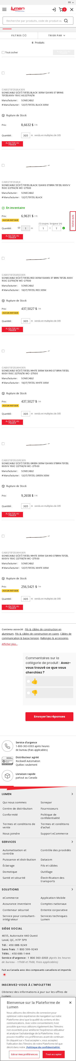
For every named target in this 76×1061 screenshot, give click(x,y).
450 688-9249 (18, 945)
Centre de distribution (18, 808)
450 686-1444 (21, 953)
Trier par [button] (55, 35)
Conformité (10, 814)
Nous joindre (11, 833)
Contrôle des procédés (56, 850)
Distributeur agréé (27, 757)
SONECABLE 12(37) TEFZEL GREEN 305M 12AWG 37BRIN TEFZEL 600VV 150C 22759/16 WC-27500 (35, 465)
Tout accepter (54, 1054)
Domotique (10, 871)
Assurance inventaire (17, 903)
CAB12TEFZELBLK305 (13, 89)
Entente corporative (54, 910)
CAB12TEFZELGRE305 (14, 460)
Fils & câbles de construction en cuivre (37, 633)
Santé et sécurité (14, 877)
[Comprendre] (19, 228)
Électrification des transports (52, 879)
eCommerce (11, 897)
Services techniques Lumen (54, 917)
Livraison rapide (25, 774)
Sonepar (46, 802)
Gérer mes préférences (24, 1054)
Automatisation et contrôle (14, 851)
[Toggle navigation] (4, 9)
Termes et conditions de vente (19, 825)
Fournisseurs (49, 808)
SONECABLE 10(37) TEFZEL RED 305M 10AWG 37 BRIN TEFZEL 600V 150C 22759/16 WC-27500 (37, 279)
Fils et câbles (49, 865)
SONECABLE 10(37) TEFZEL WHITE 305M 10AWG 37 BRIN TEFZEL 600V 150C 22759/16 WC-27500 (35, 372)
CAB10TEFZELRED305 (14, 274)
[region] (38, 1029)
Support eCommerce (54, 833)
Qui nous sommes (15, 802)
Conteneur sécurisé (16, 910)
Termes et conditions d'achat (55, 825)
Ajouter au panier (12, 143)
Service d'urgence (26, 742)
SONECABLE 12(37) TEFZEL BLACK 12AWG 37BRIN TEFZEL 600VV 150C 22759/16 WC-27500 (36, 187)
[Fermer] (70, 1002)
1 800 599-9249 (27, 949)
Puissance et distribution (19, 859)
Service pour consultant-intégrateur (19, 917)
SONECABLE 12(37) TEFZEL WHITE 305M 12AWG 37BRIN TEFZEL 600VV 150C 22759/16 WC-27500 (35, 557)
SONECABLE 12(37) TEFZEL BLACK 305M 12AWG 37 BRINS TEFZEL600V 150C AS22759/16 (32, 94)
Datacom (46, 859)
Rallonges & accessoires (54, 638)
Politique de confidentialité (50, 816)
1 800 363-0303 (38, 957)
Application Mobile (53, 897)
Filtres (18, 35)
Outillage (46, 871)
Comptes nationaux (53, 903)
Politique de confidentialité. (43, 1047)
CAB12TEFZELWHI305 (14, 552)
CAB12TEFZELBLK (11, 181)
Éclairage (8, 865)
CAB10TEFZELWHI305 (14, 367)
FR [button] (69, 2)
